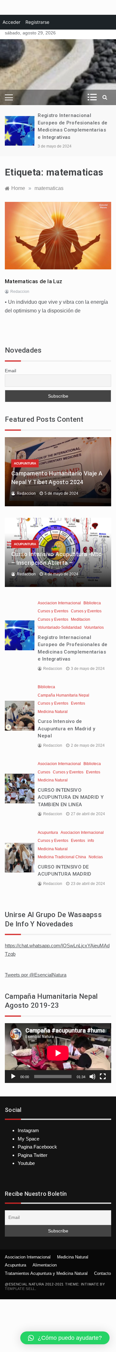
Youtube (26, 1163)
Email (10, 370)
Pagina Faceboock (37, 1146)
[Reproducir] (13, 1076)
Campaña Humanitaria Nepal (63, 695)
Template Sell (20, 1289)
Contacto (102, 1273)
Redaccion (19, 291)
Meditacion (80, 619)
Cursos (44, 772)
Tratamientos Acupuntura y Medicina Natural (46, 1273)
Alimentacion (45, 1265)
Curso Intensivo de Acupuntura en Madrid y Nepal (66, 728)
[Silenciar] (92, 1076)
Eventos (78, 703)
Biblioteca (92, 603)
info (91, 840)
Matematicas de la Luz (33, 281)
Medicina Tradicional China (62, 857)
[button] (65, 1337)
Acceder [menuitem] (11, 22)
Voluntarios (94, 627)
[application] (58, 1053)
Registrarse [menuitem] (37, 22)
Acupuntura (25, 463)
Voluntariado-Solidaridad (60, 627)
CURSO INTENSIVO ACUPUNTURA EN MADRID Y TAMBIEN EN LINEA (70, 797)
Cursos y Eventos (53, 611)
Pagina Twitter (32, 1155)
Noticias (96, 857)
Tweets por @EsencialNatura (35, 975)
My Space (28, 1138)
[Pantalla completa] (103, 1076)
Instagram (28, 1130)
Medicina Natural (53, 711)
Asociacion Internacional (59, 603)
